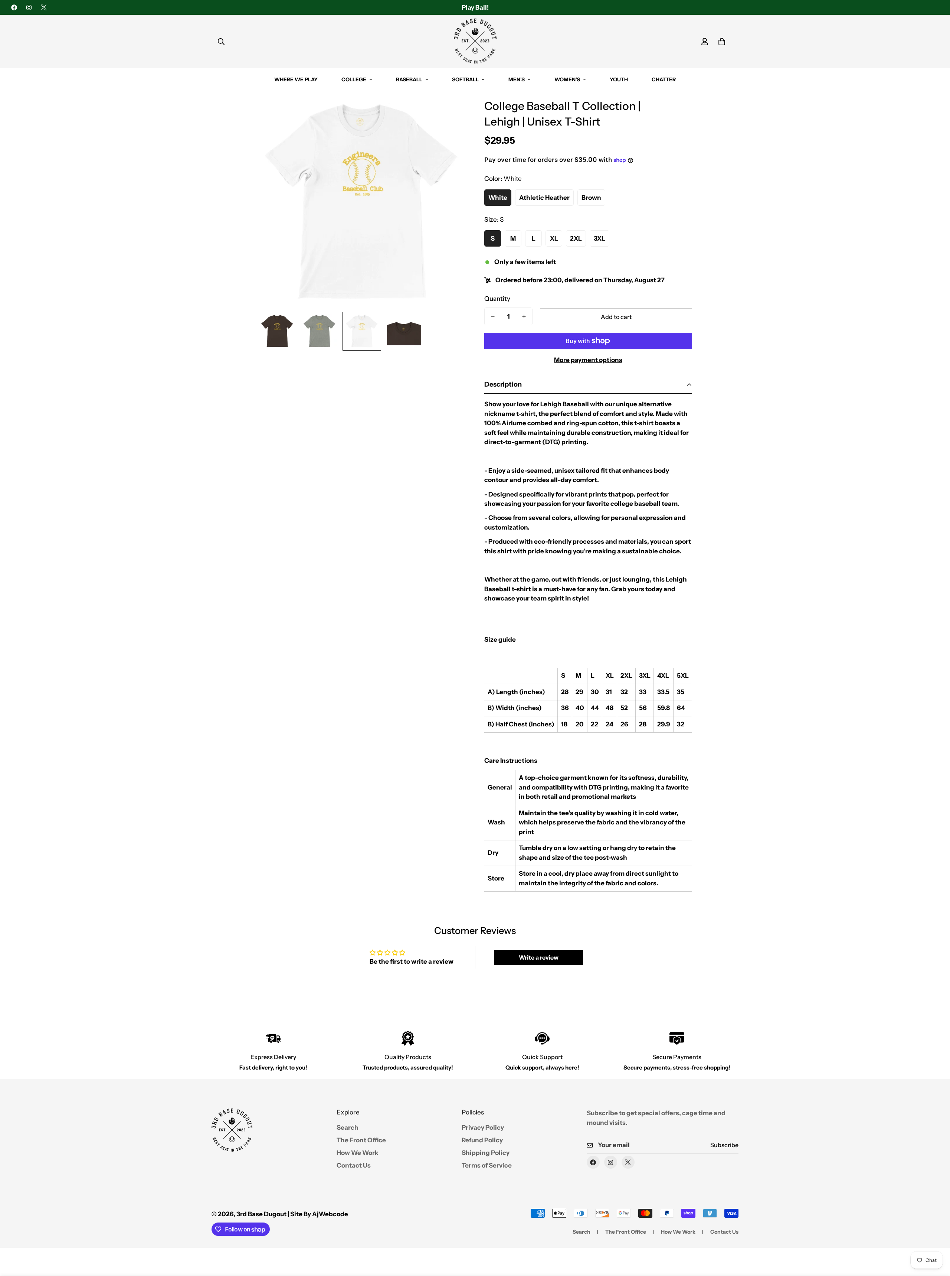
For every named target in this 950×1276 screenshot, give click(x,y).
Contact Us (354, 1165)
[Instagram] (29, 7)
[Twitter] (44, 7)
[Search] (221, 41)
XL (554, 238)
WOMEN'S (567, 79)
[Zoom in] (450, 114)
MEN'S (516, 79)
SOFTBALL (465, 79)
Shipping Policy (486, 1152)
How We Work (358, 1152)
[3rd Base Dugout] (475, 41)
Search (347, 1127)
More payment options (588, 360)
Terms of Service (487, 1165)
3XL (599, 238)
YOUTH (619, 79)
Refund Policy (482, 1140)
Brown (591, 197)
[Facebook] (14, 7)
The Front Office (361, 1140)
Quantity (497, 298)
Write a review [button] (538, 957)
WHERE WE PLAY (296, 79)
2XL (576, 238)
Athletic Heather (544, 197)
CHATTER (664, 79)
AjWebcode (330, 1214)
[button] (721, 41)
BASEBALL (409, 79)
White (497, 197)
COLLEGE (353, 79)
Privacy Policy (483, 1127)
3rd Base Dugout (261, 1214)
